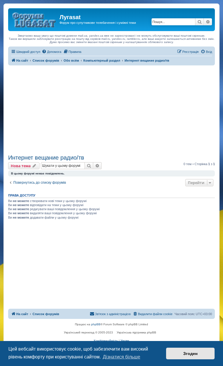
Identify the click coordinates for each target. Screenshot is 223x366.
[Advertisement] (111, 109)
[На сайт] (35, 19)
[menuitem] (51, 51)
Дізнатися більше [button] (121, 356)
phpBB (95, 324)
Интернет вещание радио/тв (46, 157)
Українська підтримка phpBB (136, 332)
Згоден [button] (190, 353)
